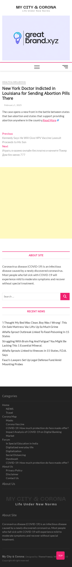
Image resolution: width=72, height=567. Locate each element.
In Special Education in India (22, 443)
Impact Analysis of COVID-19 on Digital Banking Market (33, 433)
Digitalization (13, 451)
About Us (7, 466)
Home (5, 404)
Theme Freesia (45, 556)
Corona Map (9, 416)
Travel (9, 412)
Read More (49, 120)
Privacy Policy (14, 470)
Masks (9, 420)
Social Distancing (16, 454)
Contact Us (12, 478)
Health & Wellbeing (14, 82)
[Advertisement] (36, 203)
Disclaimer (12, 474)
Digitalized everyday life (19, 447)
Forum (6, 439)
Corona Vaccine (15, 424)
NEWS (9, 408)
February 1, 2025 (13, 105)
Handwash (12, 458)
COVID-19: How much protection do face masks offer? (37, 428)
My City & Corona (13, 556)
